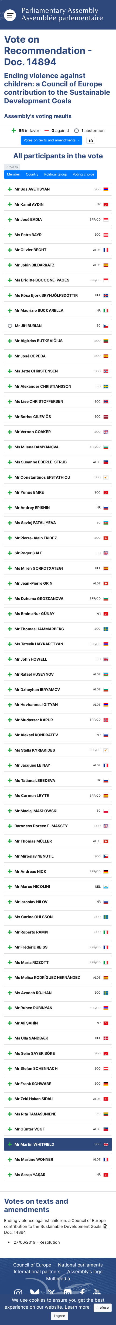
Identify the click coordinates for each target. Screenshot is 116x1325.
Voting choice (83, 174)
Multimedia (58, 1278)
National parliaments (80, 1265)
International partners (37, 1271)
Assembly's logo (85, 1271)
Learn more (77, 1307)
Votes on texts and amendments (50, 140)
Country (32, 174)
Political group (55, 174)
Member (13, 174)
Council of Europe (32, 1265)
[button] (90, 140)
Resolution (49, 1242)
